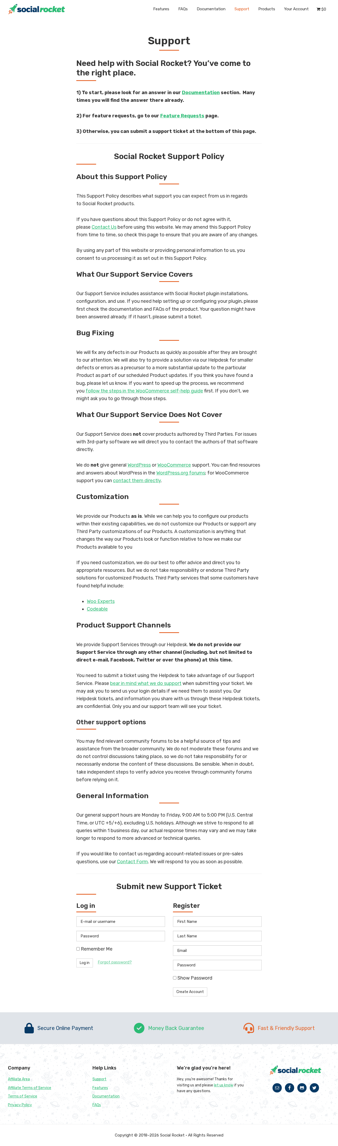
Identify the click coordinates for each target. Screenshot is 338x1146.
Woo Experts (101, 601)
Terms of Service (22, 1096)
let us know (223, 1085)
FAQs (96, 1105)
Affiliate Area (19, 1079)
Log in (85, 963)
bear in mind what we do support (145, 683)
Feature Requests (182, 116)
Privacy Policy (20, 1105)
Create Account (190, 992)
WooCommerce (174, 465)
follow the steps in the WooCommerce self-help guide (144, 391)
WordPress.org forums (180, 473)
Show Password (194, 978)
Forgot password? (115, 962)
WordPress (139, 465)
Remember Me (96, 949)
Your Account (296, 9)
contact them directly (137, 480)
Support (99, 1079)
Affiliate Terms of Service (29, 1088)
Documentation (201, 92)
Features (100, 1088)
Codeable (97, 609)
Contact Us (104, 227)
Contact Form (132, 862)
